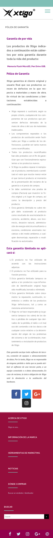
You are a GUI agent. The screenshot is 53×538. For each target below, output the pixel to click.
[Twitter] (26, 394)
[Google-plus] (36, 394)
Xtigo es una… (13, 427)
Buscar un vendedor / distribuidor (20, 493)
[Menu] (47, 9)
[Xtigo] (18, 18)
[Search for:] (24, 516)
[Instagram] (26, 403)
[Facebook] (16, 394)
